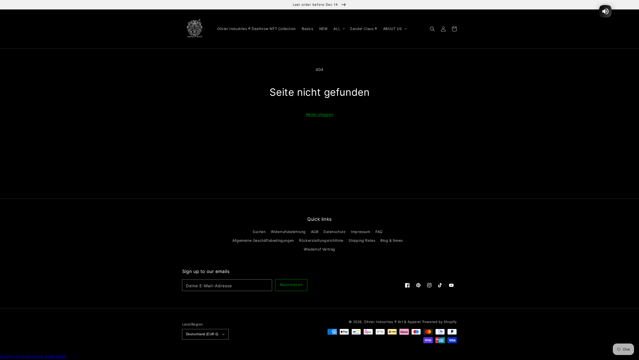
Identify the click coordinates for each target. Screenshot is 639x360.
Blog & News (391, 240)
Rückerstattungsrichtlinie (321, 240)
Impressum (360, 232)
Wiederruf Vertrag (319, 249)
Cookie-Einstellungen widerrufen (33, 356)
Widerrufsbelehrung (288, 232)
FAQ (379, 232)
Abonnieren (291, 284)
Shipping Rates (361, 240)
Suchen (259, 232)
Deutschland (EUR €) (202, 334)
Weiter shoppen (319, 114)
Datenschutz (334, 232)
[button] (432, 28)
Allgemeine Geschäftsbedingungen (263, 240)
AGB (315, 232)
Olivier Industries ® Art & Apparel (392, 322)
